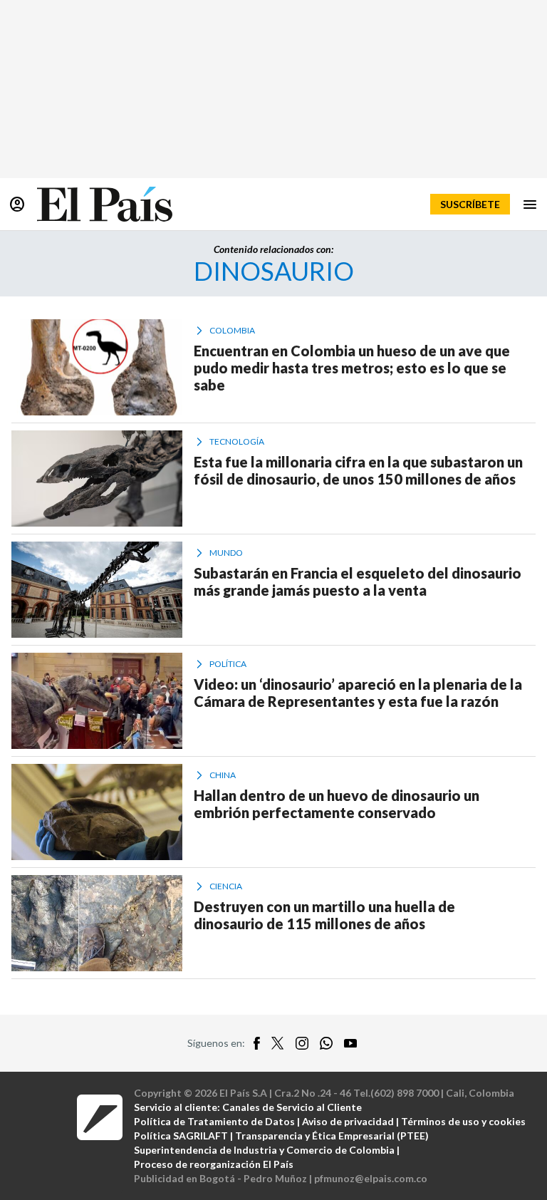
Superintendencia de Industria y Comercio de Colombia (264, 1150)
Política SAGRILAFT (181, 1135)
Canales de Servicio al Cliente (292, 1107)
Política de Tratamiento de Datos (214, 1121)
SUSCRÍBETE (470, 204)
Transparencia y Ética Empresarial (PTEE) (332, 1135)
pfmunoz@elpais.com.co (370, 1178)
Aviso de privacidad (348, 1121)
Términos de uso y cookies (463, 1121)
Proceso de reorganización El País (213, 1164)
